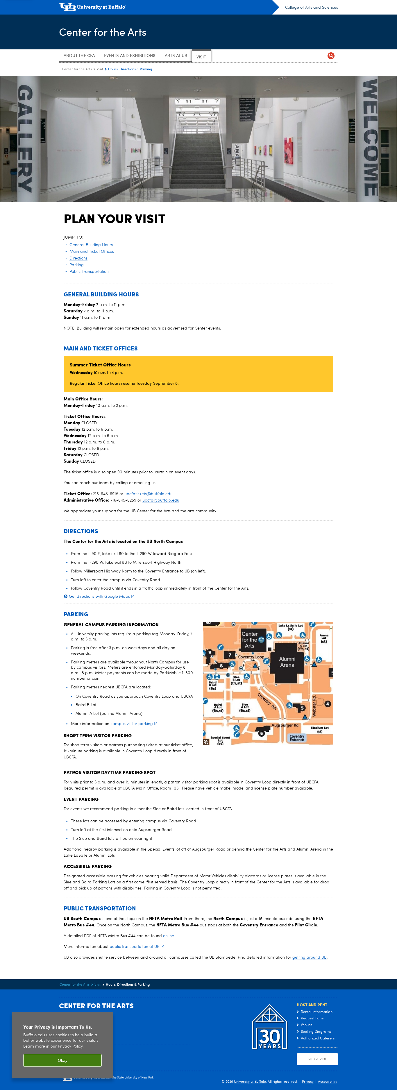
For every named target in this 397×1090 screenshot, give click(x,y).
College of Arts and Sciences (311, 8)
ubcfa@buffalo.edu (160, 500)
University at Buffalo (250, 1082)
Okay (62, 1060)
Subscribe (317, 1059)
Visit (100, 69)
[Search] (331, 55)
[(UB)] (169, 8)
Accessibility (327, 1082)
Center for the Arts (102, 31)
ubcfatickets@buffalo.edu (148, 494)
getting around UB (309, 957)
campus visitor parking (131, 724)
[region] (62, 1045)
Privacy (308, 1082)
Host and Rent (312, 1004)
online (168, 936)
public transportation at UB (135, 947)
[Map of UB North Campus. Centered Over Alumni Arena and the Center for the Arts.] (268, 683)
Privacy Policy (70, 1046)
